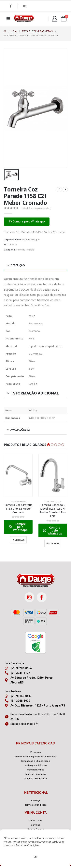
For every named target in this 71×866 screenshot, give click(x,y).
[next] (65, 189)
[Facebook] (11, 6)
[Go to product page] (18, 475)
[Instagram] (25, 6)
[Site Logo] (24, 18)
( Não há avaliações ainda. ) (36, 208)
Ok (35, 857)
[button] (27, 221)
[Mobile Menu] (8, 18)
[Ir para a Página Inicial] (5, 31)
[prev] (59, 189)
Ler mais (20, 539)
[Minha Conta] (54, 18)
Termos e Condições (27, 845)
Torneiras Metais (25, 249)
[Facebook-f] (42, 597)
